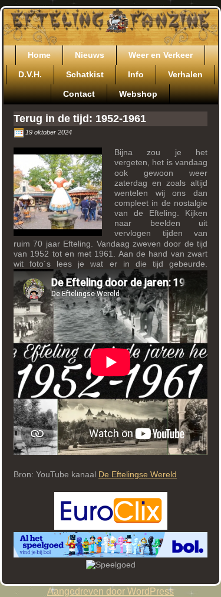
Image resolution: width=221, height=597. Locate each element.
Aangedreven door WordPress (110, 591)
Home (39, 55)
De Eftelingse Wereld (137, 474)
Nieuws (89, 55)
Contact (79, 94)
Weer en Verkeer (160, 55)
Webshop (138, 94)
